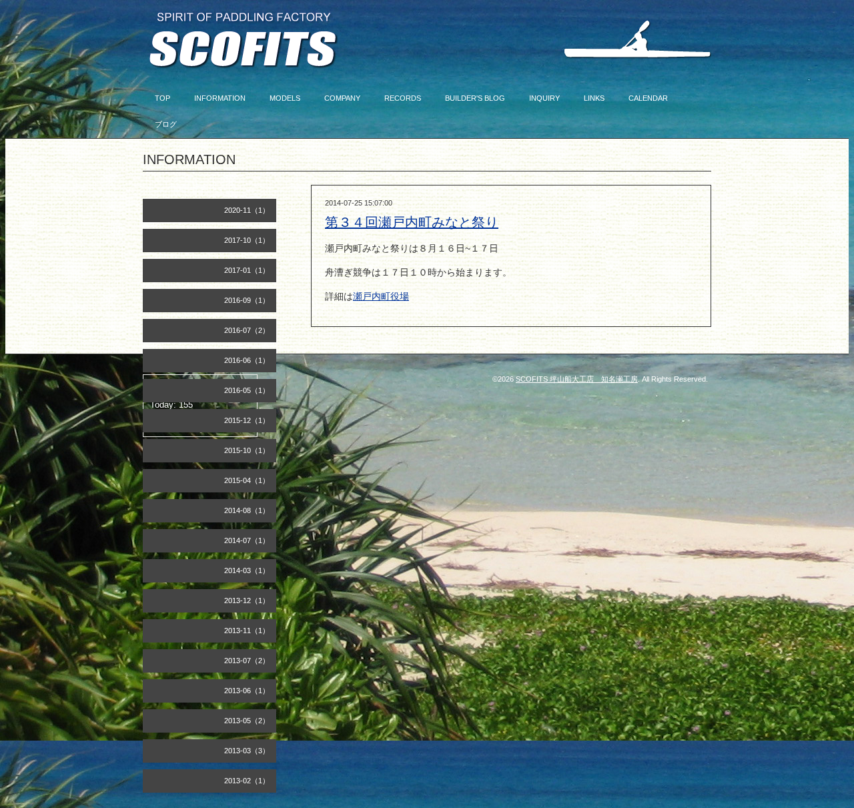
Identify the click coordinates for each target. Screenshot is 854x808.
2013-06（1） (247, 691)
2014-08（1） (247, 510)
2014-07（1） (247, 540)
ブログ (166, 124)
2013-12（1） (247, 600)
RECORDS (402, 98)
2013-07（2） (247, 661)
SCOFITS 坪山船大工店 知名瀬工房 (577, 379)
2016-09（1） (247, 300)
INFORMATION (220, 98)
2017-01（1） (247, 270)
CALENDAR (648, 98)
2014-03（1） (247, 570)
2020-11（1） (247, 210)
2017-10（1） (247, 240)
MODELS (285, 98)
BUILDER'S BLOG (475, 98)
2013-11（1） (247, 631)
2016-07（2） (247, 330)
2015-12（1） (247, 420)
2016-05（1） (247, 390)
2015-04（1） (247, 480)
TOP (162, 98)
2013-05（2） (247, 721)
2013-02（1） (247, 781)
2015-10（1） (247, 450)
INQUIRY (544, 98)
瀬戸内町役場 (381, 296)
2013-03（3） (247, 751)
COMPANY (342, 98)
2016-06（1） (247, 360)
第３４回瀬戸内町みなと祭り (411, 222)
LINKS (594, 98)
